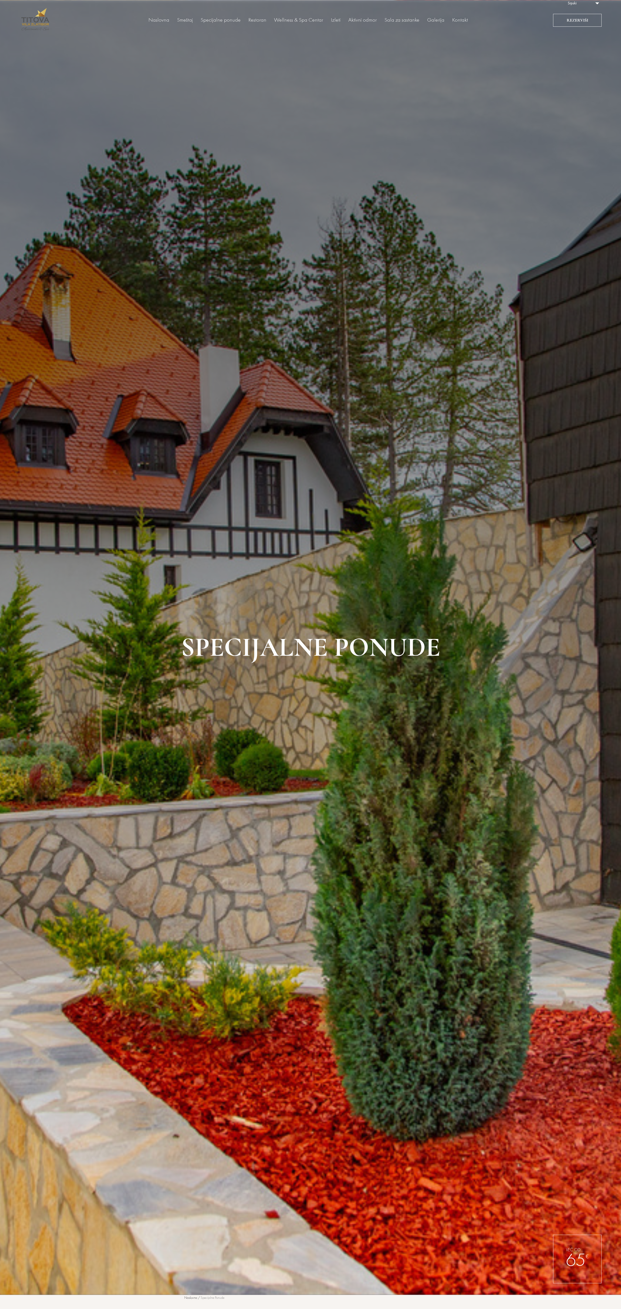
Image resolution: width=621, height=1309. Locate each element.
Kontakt (460, 20)
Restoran (257, 20)
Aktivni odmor (362, 20)
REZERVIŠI (577, 20)
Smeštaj (185, 20)
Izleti (336, 20)
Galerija (435, 20)
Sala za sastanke (401, 20)
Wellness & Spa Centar (298, 20)
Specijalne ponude (221, 20)
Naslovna (158, 20)
